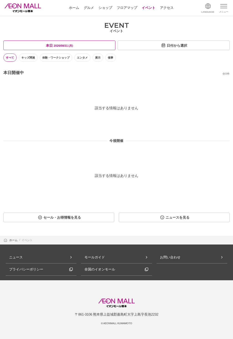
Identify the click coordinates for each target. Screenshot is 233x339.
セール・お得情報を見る (62, 217)
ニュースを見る (178, 217)
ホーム (13, 240)
